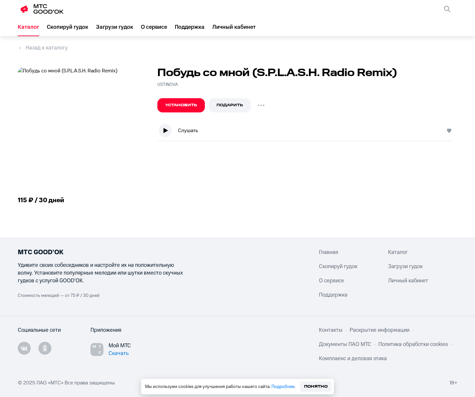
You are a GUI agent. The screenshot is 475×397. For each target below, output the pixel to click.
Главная (328, 252)
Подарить (229, 105)
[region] (307, 132)
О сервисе (154, 27)
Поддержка (190, 27)
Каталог (28, 27)
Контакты (331, 330)
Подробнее (282, 386)
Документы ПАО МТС (345, 344)
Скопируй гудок (67, 27)
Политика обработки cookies (413, 344)
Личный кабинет (234, 27)
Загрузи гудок (114, 27)
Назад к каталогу (47, 48)
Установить (181, 105)
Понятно (316, 386)
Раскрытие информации (379, 330)
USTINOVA (167, 84)
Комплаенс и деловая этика (353, 358)
